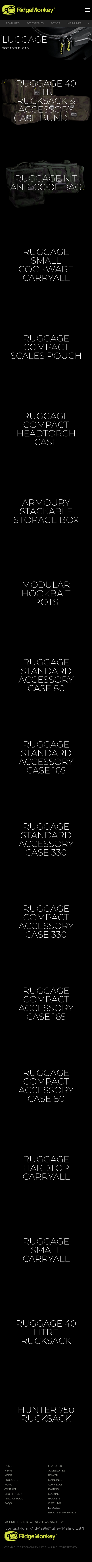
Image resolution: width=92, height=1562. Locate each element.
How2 (8, 1484)
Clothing (54, 1503)
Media (8, 1475)
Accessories (35, 23)
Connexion (55, 1484)
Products (11, 1480)
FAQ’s (8, 1503)
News (8, 1470)
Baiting (53, 1489)
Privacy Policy (14, 1498)
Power (55, 23)
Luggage (54, 1508)
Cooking (54, 1494)
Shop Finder (13, 1494)
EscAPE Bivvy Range (62, 1512)
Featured (12, 23)
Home (8, 1466)
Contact (10, 1489)
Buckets (54, 1498)
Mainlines (74, 23)
